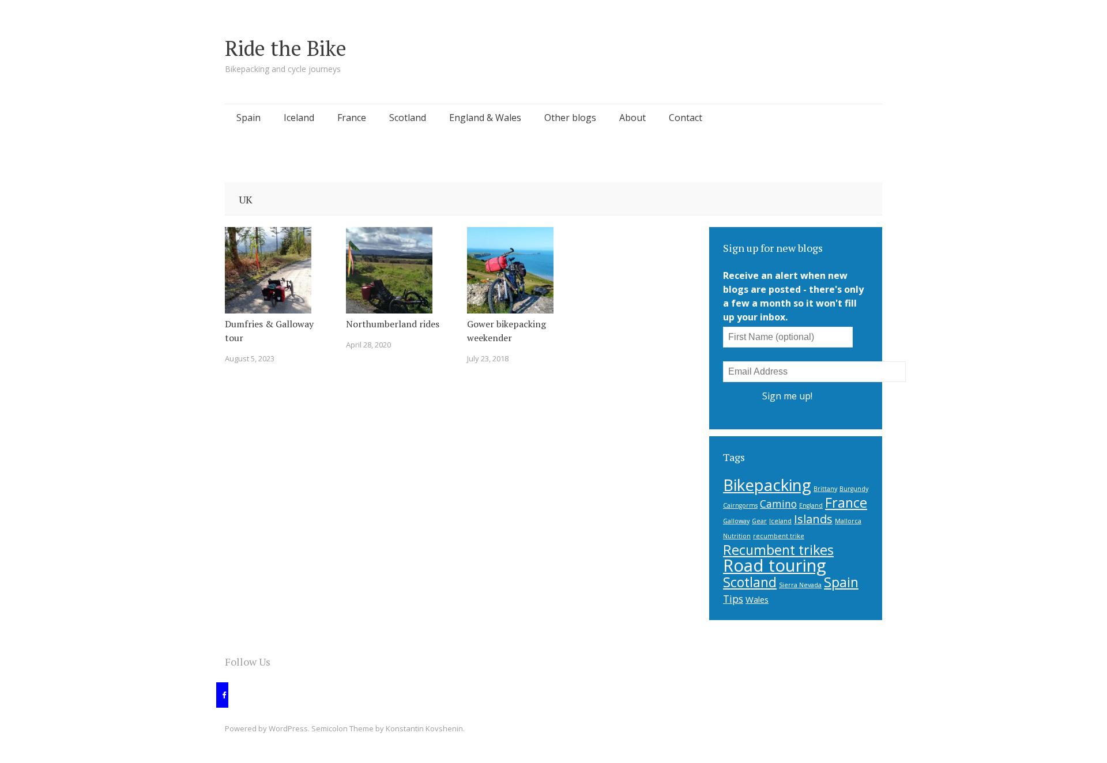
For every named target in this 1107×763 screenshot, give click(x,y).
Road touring (774, 565)
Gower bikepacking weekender (506, 331)
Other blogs (570, 117)
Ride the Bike (286, 48)
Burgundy (853, 489)
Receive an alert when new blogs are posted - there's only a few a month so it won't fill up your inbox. (793, 296)
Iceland (299, 117)
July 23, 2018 (488, 358)
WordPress (288, 728)
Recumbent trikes (778, 550)
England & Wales (485, 117)
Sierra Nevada (800, 585)
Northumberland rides (392, 324)
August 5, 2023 (249, 358)
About (632, 117)
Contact (685, 117)
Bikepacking (767, 485)
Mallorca (848, 521)
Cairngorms (740, 505)
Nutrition (737, 536)
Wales (757, 599)
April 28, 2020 (368, 344)
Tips (733, 599)
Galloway (736, 521)
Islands (813, 519)
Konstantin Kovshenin (424, 728)
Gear (759, 521)
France (351, 117)
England (811, 505)
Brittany (825, 489)
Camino (778, 504)
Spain (248, 117)
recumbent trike (778, 536)
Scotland (407, 117)
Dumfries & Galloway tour (269, 331)
